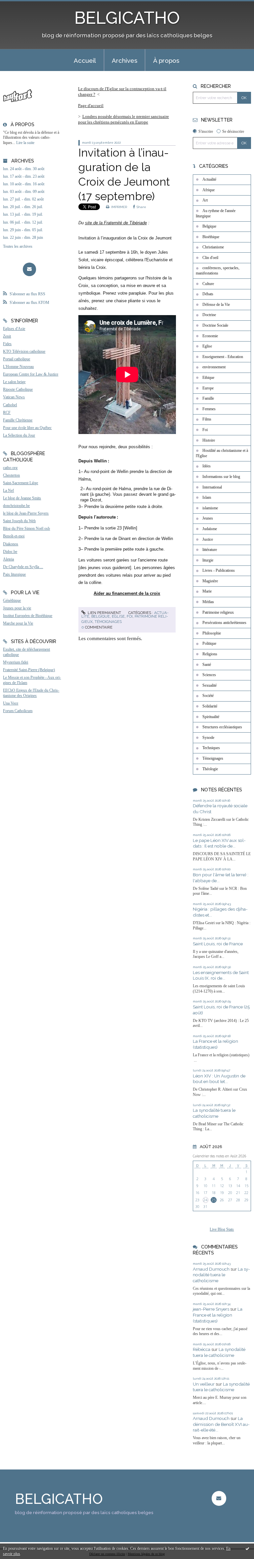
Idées (206, 466)
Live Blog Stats (222, 1229)
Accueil (85, 60)
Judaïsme (209, 528)
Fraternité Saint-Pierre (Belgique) (29, 670)
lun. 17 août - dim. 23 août (23, 176)
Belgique (100, 616)
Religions (209, 654)
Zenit (7, 336)
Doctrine (209, 314)
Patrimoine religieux (218, 612)
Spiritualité (210, 716)
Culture (208, 283)
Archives (124, 60)
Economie (210, 336)
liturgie (207, 560)
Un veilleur (204, 1384)
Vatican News (14, 397)
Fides (7, 344)
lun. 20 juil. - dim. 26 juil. (23, 206)
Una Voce (10, 703)
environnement (214, 367)
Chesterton (11, 475)
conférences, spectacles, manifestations (217, 270)
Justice (207, 539)
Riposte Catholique (18, 389)
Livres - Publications (218, 570)
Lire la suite (25, 142)
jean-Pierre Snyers (211, 1309)
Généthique (12, 600)
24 (205, 1200)
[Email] (29, 269)
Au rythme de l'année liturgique (215, 213)
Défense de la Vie (216, 304)
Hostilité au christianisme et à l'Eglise (222, 453)
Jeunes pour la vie (17, 608)
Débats (207, 294)
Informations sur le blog (221, 476)
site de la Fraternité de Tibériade (116, 222)
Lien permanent (104, 612)
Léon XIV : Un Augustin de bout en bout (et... (219, 1078)
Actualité (209, 179)
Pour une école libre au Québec (27, 427)
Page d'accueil (91, 105)
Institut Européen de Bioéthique (27, 615)
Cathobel (10, 405)
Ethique (208, 377)
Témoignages (108, 621)
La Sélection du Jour (19, 435)
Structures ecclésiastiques (222, 727)
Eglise (118, 616)
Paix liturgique (14, 574)
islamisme (210, 508)
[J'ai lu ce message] (247, 1548)
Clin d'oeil (210, 257)
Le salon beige (14, 382)
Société (208, 695)
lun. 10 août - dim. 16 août (23, 184)
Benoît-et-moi (13, 536)
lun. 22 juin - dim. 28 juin (23, 237)
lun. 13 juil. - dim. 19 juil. (23, 214)
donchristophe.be (16, 505)
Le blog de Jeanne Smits (22, 498)
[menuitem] (85, 60)
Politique (209, 643)
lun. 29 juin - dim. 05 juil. (23, 230)
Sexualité (209, 685)
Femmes (209, 409)
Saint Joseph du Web (19, 521)
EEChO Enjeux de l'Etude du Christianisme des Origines (31, 693)
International (212, 487)
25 (214, 1200)
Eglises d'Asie (14, 328)
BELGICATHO (127, 18)
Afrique (208, 190)
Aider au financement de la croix (127, 593)
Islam (206, 497)
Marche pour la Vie (18, 623)
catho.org (10, 467)
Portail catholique (16, 359)
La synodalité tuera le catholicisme (214, 1113)
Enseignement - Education (222, 356)
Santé (206, 664)
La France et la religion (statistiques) (215, 1044)
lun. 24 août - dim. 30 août (23, 168)
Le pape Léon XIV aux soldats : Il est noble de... (219, 843)
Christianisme (213, 247)
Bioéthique (210, 237)
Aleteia (8, 559)
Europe (208, 388)
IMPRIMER (118, 207)
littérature (209, 549)
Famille (208, 398)
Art (205, 200)
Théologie (210, 769)
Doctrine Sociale (215, 325)
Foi (130, 616)
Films (206, 419)
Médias (208, 601)
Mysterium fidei (15, 662)
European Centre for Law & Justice (30, 374)
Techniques (211, 747)
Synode (208, 737)
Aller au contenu (20, 5)
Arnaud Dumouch (211, 1269)
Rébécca (201, 1349)
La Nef (8, 490)
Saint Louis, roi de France (218, 943)
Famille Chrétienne (17, 420)
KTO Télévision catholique (24, 351)
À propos (166, 60)
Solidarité (209, 706)
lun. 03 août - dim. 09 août (23, 191)
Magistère (210, 581)
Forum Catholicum (17, 710)
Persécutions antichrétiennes (224, 622)
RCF (7, 412)
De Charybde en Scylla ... (23, 566)
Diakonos (10, 544)
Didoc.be (10, 551)
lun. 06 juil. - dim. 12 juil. (23, 222)
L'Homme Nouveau (18, 366)
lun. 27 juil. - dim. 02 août (23, 199)
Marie (207, 591)
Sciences (209, 674)
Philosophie (211, 633)
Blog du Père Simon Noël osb (26, 528)
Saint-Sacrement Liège (20, 483)
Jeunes (207, 518)
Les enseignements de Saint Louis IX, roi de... (221, 975)
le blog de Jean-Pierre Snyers (26, 513)
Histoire (208, 440)
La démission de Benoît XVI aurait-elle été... (221, 1424)
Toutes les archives (17, 246)
